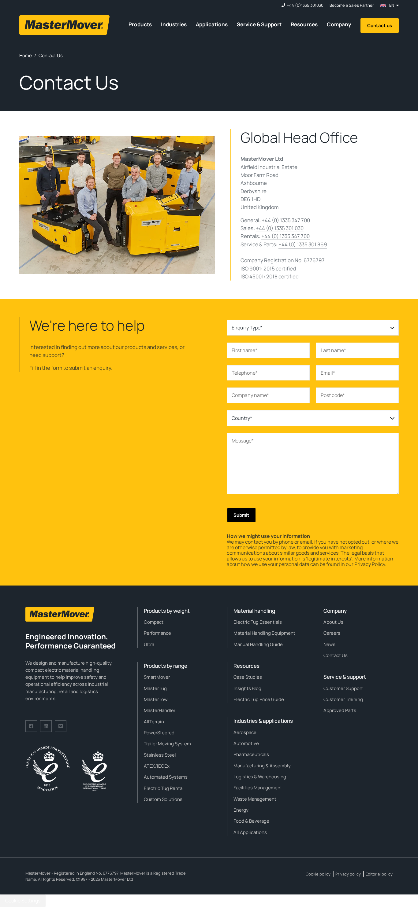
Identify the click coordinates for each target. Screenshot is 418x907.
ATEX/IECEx (157, 766)
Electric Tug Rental (164, 788)
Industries (174, 24)
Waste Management (254, 799)
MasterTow (156, 699)
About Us (333, 622)
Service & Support (259, 24)
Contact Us (335, 655)
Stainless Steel (160, 755)
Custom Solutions (163, 799)
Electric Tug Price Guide (258, 699)
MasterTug (155, 688)
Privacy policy (348, 874)
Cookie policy (318, 874)
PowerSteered (159, 732)
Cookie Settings (22, 900)
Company (339, 24)
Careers (331, 633)
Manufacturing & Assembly (262, 765)
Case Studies (247, 677)
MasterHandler (159, 710)
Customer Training (343, 699)
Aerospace (244, 732)
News (329, 644)
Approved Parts (339, 710)
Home (25, 55)
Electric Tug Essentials (257, 622)
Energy (240, 810)
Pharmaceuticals (251, 754)
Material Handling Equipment (264, 633)
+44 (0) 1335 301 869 (302, 244)
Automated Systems (166, 777)
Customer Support (343, 688)
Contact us (379, 25)
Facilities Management (257, 787)
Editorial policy (379, 874)
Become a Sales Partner (352, 5)
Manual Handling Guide (258, 644)
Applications (212, 24)
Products (140, 24)
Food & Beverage (251, 821)
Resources (304, 24)
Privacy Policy (369, 564)
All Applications (250, 832)
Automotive (246, 743)
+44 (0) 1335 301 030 (280, 228)
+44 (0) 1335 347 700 (286, 220)
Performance (157, 633)
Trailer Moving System (167, 743)
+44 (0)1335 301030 (305, 5)
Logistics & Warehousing (259, 776)
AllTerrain (154, 721)
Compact (153, 622)
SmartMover (157, 677)
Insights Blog (247, 688)
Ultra (149, 644)
